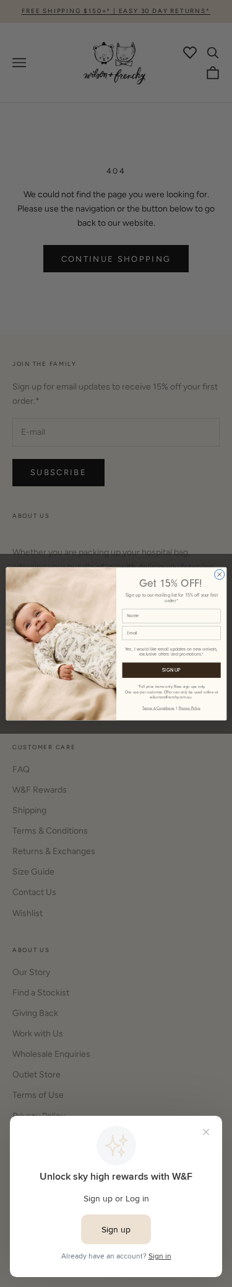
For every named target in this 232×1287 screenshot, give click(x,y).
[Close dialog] (219, 574)
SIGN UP (171, 670)
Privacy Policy (189, 708)
